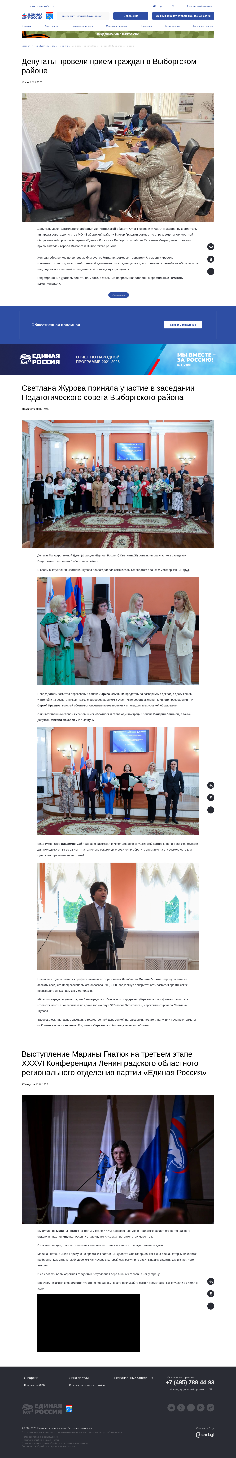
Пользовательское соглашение (40, 1437)
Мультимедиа (172, 26)
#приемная (118, 295)
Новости (63, 46)
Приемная (146, 26)
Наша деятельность (82, 26)
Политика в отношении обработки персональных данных (55, 1443)
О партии (26, 26)
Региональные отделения (133, 1378)
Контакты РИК (34, 1385)
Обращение (131, 15)
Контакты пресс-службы (87, 1385)
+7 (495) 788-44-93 (190, 1382)
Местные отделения (116, 26)
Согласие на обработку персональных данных (48, 1446)
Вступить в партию (203, 26)
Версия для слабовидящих (199, 6)
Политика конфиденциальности (40, 1440)
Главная (26, 46)
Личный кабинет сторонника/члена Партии (183, 15)
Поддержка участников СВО (118, 34)
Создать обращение (183, 324)
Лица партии (51, 26)
